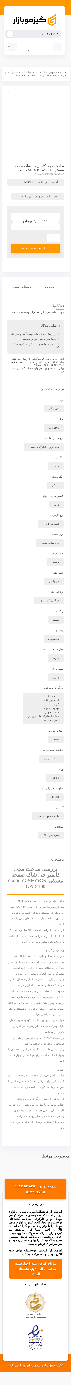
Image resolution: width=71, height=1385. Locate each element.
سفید (56, 619)
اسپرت (55, 523)
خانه (64, 72)
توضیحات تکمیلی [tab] (22, 286)
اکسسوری (54, 72)
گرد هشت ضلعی (49, 543)
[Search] (10, 34)
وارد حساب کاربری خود (25, 368)
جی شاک (54, 408)
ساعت (43, 72)
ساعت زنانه (32, 72)
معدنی (55, 562)
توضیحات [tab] (49, 286)
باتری (56, 677)
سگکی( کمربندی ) (49, 600)
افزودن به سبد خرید (33, 248)
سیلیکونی (53, 581)
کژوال (46, 523)
